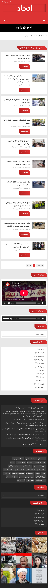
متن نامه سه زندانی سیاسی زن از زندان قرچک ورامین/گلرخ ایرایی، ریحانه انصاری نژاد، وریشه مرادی (25, 424)
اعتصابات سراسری (18, 459)
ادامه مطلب (24, 66)
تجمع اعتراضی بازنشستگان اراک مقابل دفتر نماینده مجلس (18, 57)
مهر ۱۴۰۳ (41, 380)
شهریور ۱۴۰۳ (40, 384)
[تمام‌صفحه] (5, 303)
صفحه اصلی (42, 35)
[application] (24, 293)
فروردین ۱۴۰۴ (40, 360)
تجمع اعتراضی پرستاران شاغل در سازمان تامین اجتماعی (17, 101)
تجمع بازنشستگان (11, 477)
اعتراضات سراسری (31, 459)
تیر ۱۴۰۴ (41, 349)
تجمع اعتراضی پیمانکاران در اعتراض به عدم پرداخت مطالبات (17, 163)
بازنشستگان (29, 473)
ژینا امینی (30, 462)
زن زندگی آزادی (40, 477)
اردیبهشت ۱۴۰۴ (39, 356)
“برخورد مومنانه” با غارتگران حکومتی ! (33, 444)
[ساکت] (9, 303)
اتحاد (24, 8)
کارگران (12, 462)
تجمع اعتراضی (21, 462)
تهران (43, 473)
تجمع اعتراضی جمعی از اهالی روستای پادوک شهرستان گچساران (18, 204)
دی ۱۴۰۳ (41, 370)
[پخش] (43, 303)
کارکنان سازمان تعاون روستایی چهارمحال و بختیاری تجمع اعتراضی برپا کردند (16, 224)
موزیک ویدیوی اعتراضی (26, 477)
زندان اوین (7, 473)
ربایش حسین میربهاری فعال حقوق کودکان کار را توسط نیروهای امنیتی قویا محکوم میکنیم (24, 430)
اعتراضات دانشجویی (18, 473)
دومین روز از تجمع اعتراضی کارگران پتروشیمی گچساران (19, 142)
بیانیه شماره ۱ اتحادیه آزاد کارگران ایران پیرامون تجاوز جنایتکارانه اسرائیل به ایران (26, 439)
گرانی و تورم (21, 480)
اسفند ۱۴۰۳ (40, 363)
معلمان (37, 473)
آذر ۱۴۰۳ (41, 373)
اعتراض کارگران (30, 469)
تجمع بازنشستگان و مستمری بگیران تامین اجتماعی (16, 121)
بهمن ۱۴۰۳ (41, 367)
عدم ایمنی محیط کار (15, 466)
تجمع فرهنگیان (8, 469)
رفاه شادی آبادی (40, 480)
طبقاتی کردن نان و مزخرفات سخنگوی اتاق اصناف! (29, 408)
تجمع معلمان (41, 469)
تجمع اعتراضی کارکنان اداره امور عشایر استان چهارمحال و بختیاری (18, 245)
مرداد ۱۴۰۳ (41, 387)
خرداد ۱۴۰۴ (41, 353)
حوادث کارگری (27, 466)
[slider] (6, 318)
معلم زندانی (30, 480)
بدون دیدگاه (16, 62)
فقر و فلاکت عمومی (39, 466)
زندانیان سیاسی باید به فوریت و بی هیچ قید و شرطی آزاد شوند (25, 434)
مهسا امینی (41, 459)
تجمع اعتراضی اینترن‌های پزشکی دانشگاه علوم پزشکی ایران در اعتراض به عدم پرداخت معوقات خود (16, 79)
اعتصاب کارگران (19, 469)
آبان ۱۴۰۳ (41, 377)
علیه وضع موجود (40, 462)
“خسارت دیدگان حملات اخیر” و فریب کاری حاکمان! (29, 419)
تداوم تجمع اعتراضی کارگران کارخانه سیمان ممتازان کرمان (18, 183)
